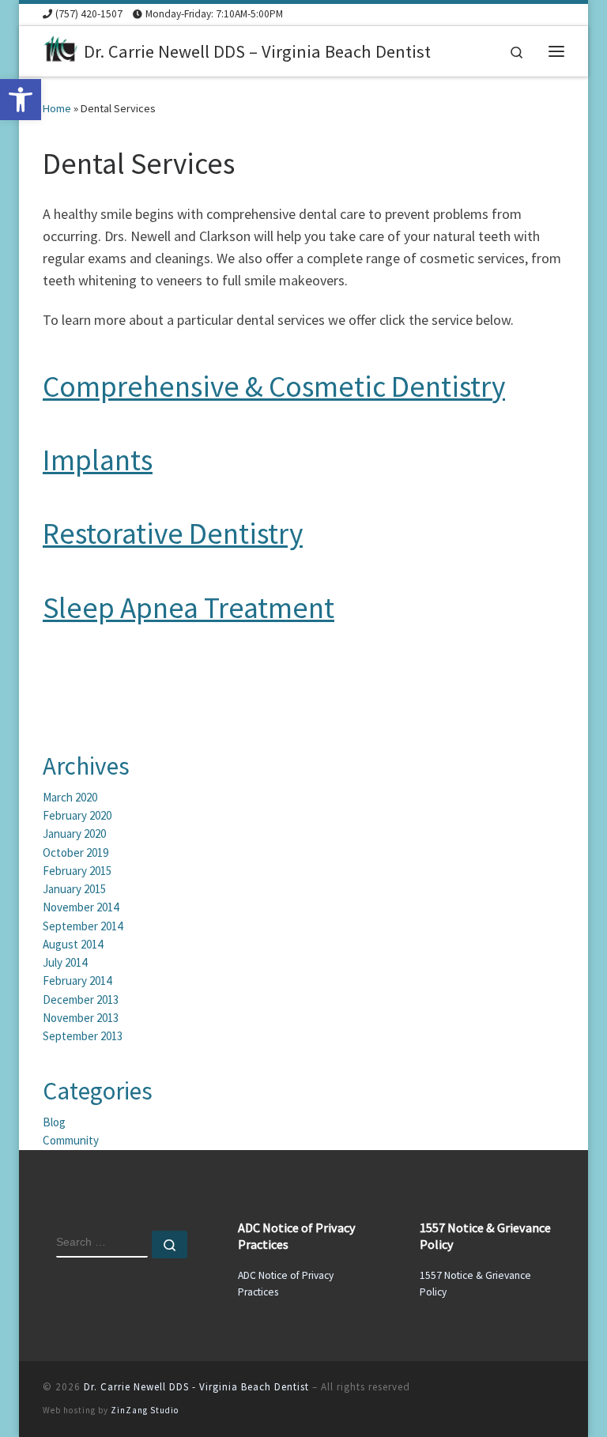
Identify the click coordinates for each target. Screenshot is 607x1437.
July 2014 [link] (65, 962)
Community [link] (71, 1140)
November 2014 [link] (81, 907)
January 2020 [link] (74, 833)
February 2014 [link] (77, 980)
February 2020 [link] (77, 815)
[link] (20, 99)
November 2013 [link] (81, 1017)
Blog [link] (54, 1122)
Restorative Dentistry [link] (173, 533)
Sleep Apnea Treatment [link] (188, 607)
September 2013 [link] (83, 1035)
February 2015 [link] (77, 870)
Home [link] (57, 108)
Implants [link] (98, 459)
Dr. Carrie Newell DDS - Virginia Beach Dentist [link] (196, 1387)
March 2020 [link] (70, 797)
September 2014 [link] (83, 925)
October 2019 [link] (75, 852)
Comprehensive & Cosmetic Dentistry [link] (274, 386)
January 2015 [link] (74, 888)
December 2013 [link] (81, 999)
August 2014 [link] (73, 944)
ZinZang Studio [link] (145, 1410)
